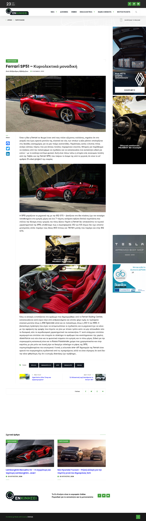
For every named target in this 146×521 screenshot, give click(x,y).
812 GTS (33, 365)
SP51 (57, 365)
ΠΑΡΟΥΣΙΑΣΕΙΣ (20, 20)
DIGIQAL (30, 517)
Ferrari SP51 (68, 365)
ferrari (79, 365)
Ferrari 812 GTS (46, 365)
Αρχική (9, 20)
